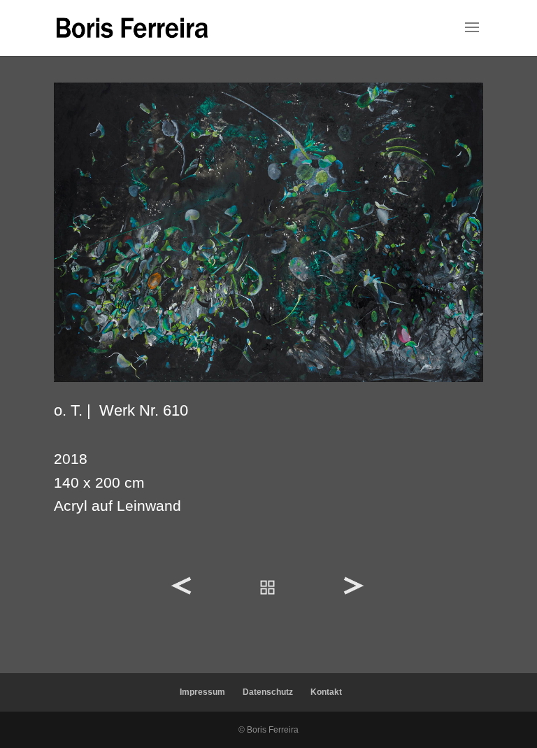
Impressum (202, 692)
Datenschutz (268, 692)
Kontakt (326, 692)
